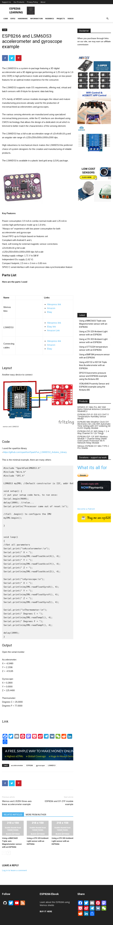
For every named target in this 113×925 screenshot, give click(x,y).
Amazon (51, 308)
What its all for (92, 467)
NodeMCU (49, 18)
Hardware (23, 18)
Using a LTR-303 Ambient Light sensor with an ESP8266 (62, 841)
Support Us (6, 2)
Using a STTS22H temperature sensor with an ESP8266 (93, 348)
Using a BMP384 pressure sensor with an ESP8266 (94, 356)
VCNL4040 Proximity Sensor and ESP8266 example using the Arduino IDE (94, 386)
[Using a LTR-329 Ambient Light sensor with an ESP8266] (37, 828)
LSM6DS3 (51, 765)
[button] (107, 18)
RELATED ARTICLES (13, 814)
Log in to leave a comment (14, 870)
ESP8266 (29, 765)
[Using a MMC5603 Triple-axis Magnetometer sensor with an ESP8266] (13, 828)
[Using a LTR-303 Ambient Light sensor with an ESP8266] (62, 828)
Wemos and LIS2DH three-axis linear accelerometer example (17, 803)
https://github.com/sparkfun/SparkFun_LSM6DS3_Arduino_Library (35, 452)
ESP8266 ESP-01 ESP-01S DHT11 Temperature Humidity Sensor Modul (93, 416)
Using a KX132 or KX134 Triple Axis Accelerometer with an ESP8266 (93, 365)
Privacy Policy (32, 2)
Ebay (49, 312)
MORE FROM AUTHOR (36, 814)
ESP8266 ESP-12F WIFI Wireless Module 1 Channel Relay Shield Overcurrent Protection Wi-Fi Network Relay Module (92, 439)
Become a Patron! (86, 508)
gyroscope (40, 765)
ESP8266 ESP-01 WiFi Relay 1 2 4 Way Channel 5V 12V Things (93, 432)
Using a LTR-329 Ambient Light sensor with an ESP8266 (37, 841)
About (43, 2)
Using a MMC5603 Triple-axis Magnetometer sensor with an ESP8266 (93, 324)
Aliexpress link (54, 304)
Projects (61, 18)
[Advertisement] (76, 10)
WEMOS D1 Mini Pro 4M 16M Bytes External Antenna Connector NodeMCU (93, 409)
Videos (71, 18)
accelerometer (17, 765)
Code (5, 18)
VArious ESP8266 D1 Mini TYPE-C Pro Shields (93, 447)
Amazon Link (53, 330)
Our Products (19, 2)
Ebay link (51, 326)
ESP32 (12, 18)
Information (36, 18)
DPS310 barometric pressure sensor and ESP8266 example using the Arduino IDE (93, 376)
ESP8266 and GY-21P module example (59, 803)
